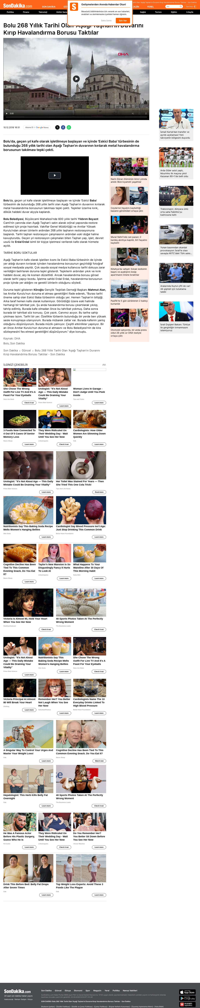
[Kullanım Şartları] (48, 1007)
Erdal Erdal (22, 241)
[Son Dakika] (17, 6)
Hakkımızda (8, 999)
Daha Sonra (106, 20)
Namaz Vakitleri (130, 990)
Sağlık (143, 12)
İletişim (23, 999)
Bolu (6, 200)
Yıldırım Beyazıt (88, 219)
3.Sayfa (189, 12)
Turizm (158, 12)
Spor (88, 990)
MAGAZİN (134, 6)
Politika (10, 12)
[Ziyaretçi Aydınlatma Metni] (142, 1007)
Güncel (58, 990)
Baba (93, 200)
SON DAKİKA (49, 6)
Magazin (97, 990)
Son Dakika (46, 990)
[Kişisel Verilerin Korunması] (119, 1007)
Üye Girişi (189, 6)
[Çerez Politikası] (100, 1007)
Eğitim (174, 12)
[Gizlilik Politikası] (63, 1007)
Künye (30, 999)
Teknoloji (43, 12)
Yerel (107, 990)
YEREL (150, 6)
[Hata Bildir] (159, 1007)
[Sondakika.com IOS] (187, 992)
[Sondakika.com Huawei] (187, 1004)
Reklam (17, 999)
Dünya (68, 990)
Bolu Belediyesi (13, 219)
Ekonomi (78, 990)
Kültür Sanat (62, 12)
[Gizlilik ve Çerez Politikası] (82, 1007)
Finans (26, 12)
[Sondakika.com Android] (187, 998)
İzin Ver (123, 20)
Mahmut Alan (96, 289)
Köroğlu (39, 289)
